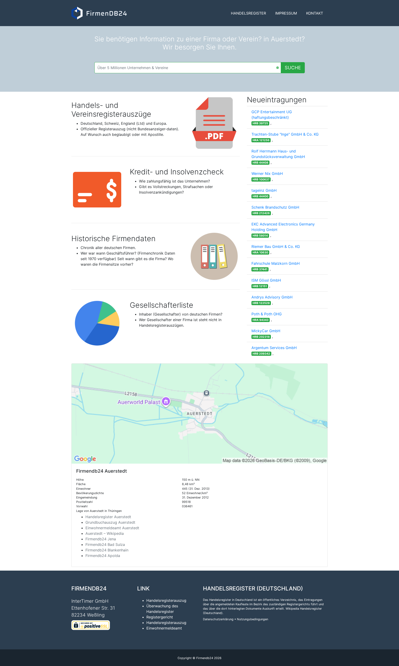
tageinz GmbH (264, 190)
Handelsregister (248, 13)
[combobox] (187, 67)
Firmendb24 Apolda (102, 555)
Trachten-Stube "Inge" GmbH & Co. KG (285, 134)
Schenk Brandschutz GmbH (275, 207)
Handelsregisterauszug (166, 600)
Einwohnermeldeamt (164, 628)
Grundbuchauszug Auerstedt (110, 522)
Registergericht (159, 617)
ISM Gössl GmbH (266, 280)
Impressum (286, 13)
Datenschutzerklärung (218, 619)
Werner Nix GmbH (267, 173)
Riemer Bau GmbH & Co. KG (275, 246)
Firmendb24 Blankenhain (106, 550)
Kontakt (314, 13)
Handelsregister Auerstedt (108, 516)
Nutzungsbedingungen (252, 619)
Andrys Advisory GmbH (272, 297)
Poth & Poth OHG (266, 314)
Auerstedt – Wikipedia (104, 533)
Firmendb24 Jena (100, 539)
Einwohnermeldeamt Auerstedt (112, 528)
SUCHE (293, 67)
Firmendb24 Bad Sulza (105, 544)
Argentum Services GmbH (274, 347)
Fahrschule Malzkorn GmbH (275, 263)
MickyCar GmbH (265, 330)
